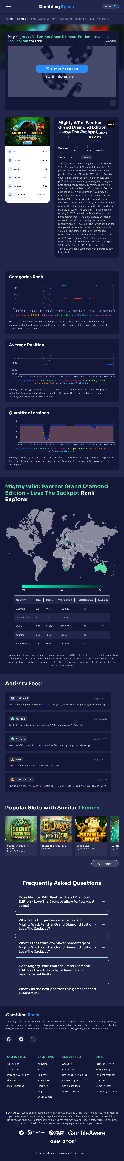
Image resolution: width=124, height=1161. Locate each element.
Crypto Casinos (15, 1069)
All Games (43, 1063)
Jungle (86, 156)
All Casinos (13, 1063)
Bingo (41, 1091)
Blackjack (43, 1085)
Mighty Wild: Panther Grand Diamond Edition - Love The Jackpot (70, 18)
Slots (40, 1069)
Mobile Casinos (15, 1085)
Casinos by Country (106, 1091)
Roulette (42, 1074)
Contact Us (68, 1069)
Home (9, 18)
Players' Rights (70, 1080)
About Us (67, 1063)
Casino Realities (71, 1085)
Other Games (45, 1096)
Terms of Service (105, 1063)
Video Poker (44, 1080)
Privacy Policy (103, 1069)
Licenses (100, 1080)
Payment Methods (105, 1074)
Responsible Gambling (74, 1074)
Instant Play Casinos (18, 1074)
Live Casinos (14, 1080)
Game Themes (103, 1085)
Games (21, 18)
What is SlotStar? (71, 1091)
